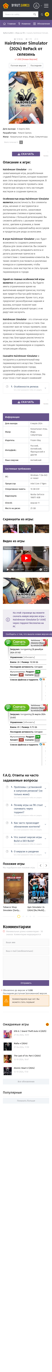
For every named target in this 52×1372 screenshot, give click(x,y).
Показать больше (26, 1100)
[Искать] (34, 14)
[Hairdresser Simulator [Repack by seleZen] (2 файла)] (44, 689)
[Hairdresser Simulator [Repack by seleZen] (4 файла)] (44, 754)
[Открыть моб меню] (46, 6)
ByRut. (21, 5)
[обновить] (29, 657)
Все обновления (26, 1081)
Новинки (26, 23)
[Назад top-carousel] (40, 865)
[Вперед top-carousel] (46, 865)
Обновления (43, 23)
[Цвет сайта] (44, 14)
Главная (11, 23)
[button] (18, 916)
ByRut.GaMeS (8, 33)
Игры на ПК (20, 33)
